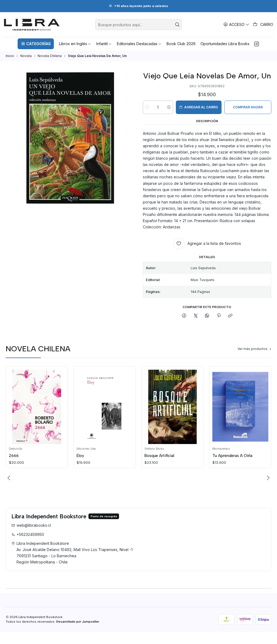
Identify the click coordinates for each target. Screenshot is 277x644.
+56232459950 (30, 534)
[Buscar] (177, 24)
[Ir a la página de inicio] (32, 24)
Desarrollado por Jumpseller (77, 621)
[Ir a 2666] (37, 407)
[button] (36, 43)
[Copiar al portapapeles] (230, 316)
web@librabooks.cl (34, 525)
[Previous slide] (10, 478)
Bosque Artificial (159, 455)
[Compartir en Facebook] (184, 316)
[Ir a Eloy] (105, 407)
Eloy (80, 455)
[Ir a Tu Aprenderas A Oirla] (240, 407)
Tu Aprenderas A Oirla (232, 455)
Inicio (10, 56)
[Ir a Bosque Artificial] (172, 407)
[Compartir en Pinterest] (219, 316)
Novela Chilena (50, 56)
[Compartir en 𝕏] (196, 316)
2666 (14, 455)
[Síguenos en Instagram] (256, 44)
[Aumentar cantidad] (169, 107)
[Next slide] (267, 478)
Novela (26, 56)
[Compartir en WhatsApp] (207, 316)
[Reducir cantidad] (147, 107)
